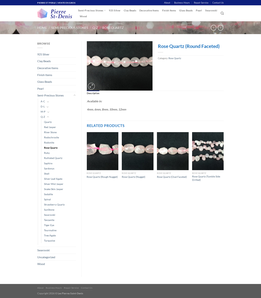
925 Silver (115, 10)
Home (42, 28)
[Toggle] (74, 95)
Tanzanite (49, 219)
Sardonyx (49, 168)
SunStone (49, 209)
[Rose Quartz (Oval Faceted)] (173, 151)
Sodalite (48, 194)
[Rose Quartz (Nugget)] (137, 151)
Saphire (48, 163)
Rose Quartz (113, 28)
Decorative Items (149, 10)
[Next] (223, 160)
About (167, 2)
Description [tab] (93, 93)
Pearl (199, 10)
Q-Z (95, 28)
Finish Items (169, 10)
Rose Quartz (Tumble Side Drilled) (206, 178)
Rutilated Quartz (53, 157)
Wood (83, 16)
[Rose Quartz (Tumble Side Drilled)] (208, 151)
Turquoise (49, 240)
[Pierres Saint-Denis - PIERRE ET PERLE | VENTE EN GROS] (55, 13)
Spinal (47, 199)
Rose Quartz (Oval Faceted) (172, 176)
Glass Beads (186, 10)
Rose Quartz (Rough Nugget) (102, 176)
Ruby (47, 152)
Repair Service (201, 2)
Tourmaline (50, 230)
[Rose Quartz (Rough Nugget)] (102, 151)
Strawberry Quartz (54, 204)
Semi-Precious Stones (90, 10)
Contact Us (218, 2)
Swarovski (211, 10)
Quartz (48, 121)
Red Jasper (50, 127)
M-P (43, 111)
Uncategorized (46, 257)
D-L (43, 106)
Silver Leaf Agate (53, 178)
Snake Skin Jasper (53, 189)
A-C (43, 101)
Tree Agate (50, 235)
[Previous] (87, 160)
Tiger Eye (49, 225)
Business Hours (182, 2)
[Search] (222, 13)
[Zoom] (91, 86)
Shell (46, 173)
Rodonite (49, 142)
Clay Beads (130, 10)
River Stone (50, 132)
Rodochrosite (51, 137)
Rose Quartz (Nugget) (133, 176)
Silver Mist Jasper (53, 183)
